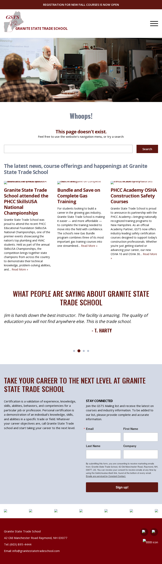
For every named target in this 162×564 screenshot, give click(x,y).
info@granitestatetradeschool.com (36, 551)
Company (129, 445)
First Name (130, 428)
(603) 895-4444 (20, 544)
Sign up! (122, 487)
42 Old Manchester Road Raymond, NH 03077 (35, 538)
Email (90, 428)
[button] (74, 351)
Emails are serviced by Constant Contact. (106, 476)
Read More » (20, 269)
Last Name (93, 445)
